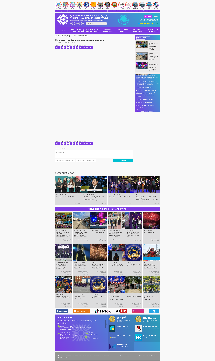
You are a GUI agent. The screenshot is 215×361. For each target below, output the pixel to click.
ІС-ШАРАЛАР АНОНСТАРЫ (152, 30)
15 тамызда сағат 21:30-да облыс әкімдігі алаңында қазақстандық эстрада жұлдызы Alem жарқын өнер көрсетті (80, 266)
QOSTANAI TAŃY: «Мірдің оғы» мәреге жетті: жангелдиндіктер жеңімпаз (119, 196)
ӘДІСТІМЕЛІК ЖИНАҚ (122, 30)
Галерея (118, 11)
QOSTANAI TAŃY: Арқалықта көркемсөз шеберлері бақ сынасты (65, 196)
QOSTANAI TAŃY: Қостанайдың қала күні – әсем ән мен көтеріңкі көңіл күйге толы (134, 233)
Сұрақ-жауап (153, 11)
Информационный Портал (151, 327)
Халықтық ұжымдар (99, 11)
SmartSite (154, 356)
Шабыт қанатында (130, 11)
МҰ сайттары (86, 11)
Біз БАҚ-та (142, 11)
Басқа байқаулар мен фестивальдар (71, 36)
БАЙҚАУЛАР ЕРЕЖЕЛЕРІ (138, 30)
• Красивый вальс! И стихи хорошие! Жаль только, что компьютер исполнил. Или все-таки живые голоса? (147, 83)
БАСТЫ (62, 31)
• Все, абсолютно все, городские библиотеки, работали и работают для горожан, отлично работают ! (147, 77)
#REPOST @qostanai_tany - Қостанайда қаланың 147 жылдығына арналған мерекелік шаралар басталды (151, 266)
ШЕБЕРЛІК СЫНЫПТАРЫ (107, 30)
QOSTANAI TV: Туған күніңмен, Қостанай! (98, 231)
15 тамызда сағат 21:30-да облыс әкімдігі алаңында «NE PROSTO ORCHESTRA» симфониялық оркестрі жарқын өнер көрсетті (62, 266)
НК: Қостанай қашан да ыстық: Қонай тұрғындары (80, 296)
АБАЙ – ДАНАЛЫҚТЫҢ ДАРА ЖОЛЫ (134, 296)
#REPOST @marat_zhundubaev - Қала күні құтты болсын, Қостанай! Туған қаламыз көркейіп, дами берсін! (98, 266)
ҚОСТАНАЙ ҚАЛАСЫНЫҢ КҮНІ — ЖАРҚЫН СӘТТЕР (116, 264)
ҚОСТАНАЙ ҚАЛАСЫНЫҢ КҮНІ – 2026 (99, 296)
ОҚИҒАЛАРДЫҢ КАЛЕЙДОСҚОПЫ (77, 30)
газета (149, 336)
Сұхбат (110, 11)
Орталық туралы (73, 11)
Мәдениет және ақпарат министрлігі (150, 319)
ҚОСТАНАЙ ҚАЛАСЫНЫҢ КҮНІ (150, 231)
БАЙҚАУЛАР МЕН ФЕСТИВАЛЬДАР (92, 30)
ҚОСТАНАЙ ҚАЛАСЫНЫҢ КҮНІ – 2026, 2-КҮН (134, 264)
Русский (148, 16)
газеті (124, 336)
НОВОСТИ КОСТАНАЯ (123, 345)
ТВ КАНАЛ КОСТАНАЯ (123, 327)
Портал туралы (60, 11)
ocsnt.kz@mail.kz (93, 338)
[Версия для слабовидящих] (82, 23)
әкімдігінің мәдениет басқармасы (123, 319)
